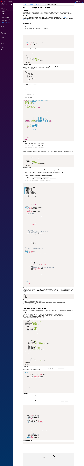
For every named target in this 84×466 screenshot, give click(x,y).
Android (2, 13)
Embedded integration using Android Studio (5, 20)
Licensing (2, 52)
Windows (2, 30)
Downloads (2, 40)
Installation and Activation (5, 23)
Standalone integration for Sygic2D (6, 19)
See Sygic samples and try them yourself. (54, 459)
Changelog (2, 26)
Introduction (3, 11)
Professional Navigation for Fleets (32, 4)
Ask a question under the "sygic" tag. (43, 459)
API (1, 36)
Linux (2, 42)
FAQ (1, 27)
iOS (1, 49)
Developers (25, 4)
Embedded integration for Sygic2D (6, 22)
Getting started (3, 16)
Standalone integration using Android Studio (5, 17)
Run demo (2, 14)
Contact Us (78, 1)
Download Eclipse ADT (63, 17)
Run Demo (2, 32)
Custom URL (3, 50)
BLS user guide (3, 54)
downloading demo (26, 19)
